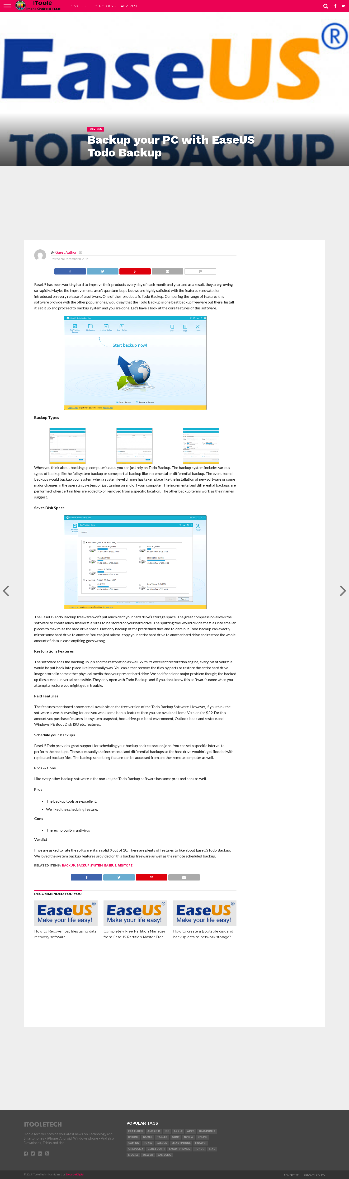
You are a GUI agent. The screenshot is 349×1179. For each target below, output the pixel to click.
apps (190, 1131)
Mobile (133, 1154)
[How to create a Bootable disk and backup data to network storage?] (204, 924)
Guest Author (66, 252)
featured (135, 1131)
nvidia (188, 1137)
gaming (133, 1143)
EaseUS (110, 865)
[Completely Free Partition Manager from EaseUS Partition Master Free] (135, 924)
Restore (125, 865)
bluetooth (156, 1149)
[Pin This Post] (135, 270)
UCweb (148, 1154)
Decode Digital (75, 1174)
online (202, 1137)
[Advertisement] (174, 203)
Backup (68, 865)
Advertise (129, 6)
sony (175, 1137)
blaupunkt (207, 1131)
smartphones (179, 1149)
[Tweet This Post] (102, 270)
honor (199, 1149)
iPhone (133, 1137)
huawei (200, 1143)
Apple (178, 1131)
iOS (167, 1131)
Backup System (89, 865)
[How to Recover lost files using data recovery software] (66, 924)
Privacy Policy (314, 1175)
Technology (102, 6)
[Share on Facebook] (70, 270)
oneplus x (135, 1149)
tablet (162, 1137)
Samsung (164, 1154)
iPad (212, 1149)
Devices (77, 6)
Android (153, 1131)
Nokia (147, 1143)
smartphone (181, 1143)
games (147, 1137)
